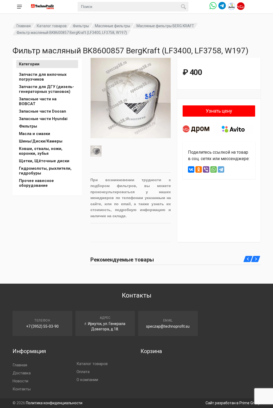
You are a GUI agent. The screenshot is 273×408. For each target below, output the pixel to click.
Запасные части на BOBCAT (38, 101)
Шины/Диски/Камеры (40, 141)
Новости (20, 381)
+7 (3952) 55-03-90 (42, 326)
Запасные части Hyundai (43, 118)
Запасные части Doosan (42, 111)
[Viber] (206, 169)
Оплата (83, 371)
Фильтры (81, 26)
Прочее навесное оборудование (36, 183)
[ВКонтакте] (191, 169)
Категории (29, 64)
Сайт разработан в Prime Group (233, 403)
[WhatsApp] (213, 169)
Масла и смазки (34, 133)
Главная (24, 26)
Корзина (151, 351)
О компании (87, 379)
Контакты (22, 389)
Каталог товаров (52, 26)
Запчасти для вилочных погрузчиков (43, 77)
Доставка (22, 373)
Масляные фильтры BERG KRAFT (165, 26)
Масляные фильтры (112, 26)
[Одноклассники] (198, 169)
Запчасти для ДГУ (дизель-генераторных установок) (46, 89)
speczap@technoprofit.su (168, 326)
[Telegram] (221, 169)
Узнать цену (219, 111)
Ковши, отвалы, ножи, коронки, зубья (40, 151)
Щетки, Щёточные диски (44, 161)
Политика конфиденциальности (54, 403)
